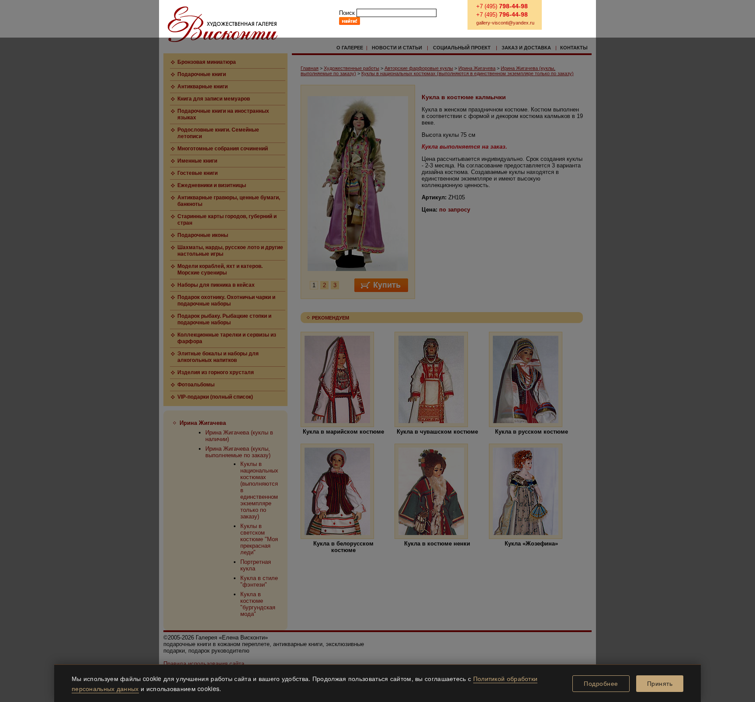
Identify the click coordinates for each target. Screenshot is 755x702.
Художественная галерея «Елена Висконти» (222, 24)
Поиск (347, 13)
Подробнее (601, 683)
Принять (660, 683)
